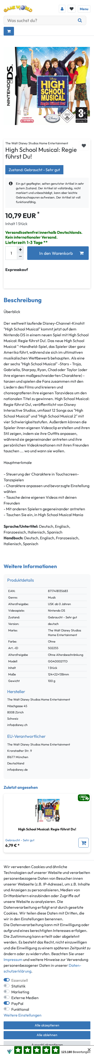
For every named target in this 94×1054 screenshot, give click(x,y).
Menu (84, 9)
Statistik (18, 986)
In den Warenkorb (56, 253)
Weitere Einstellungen (22, 1015)
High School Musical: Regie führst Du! (47, 829)
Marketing (20, 991)
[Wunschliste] (71, 8)
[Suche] (80, 20)
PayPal (17, 1003)
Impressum (13, 959)
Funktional (20, 1009)
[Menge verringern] (20, 256)
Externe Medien (25, 997)
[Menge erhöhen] (20, 249)
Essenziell (19, 980)
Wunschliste (84, 146)
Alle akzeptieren (47, 1025)
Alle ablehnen (47, 1035)
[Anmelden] (62, 9)
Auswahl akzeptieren (47, 1045)
